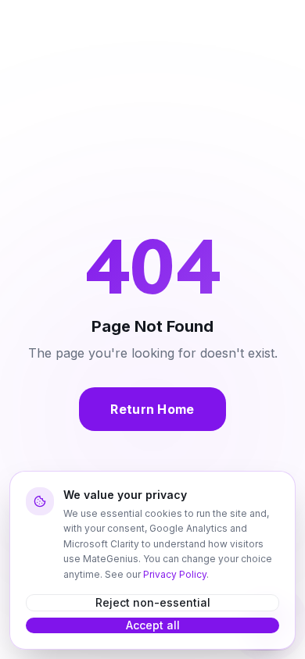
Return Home (152, 409)
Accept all (153, 625)
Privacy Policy (174, 574)
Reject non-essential (152, 602)
